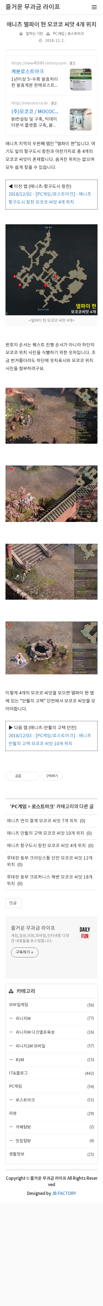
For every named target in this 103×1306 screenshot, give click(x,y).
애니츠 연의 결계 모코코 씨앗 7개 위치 (42, 820)
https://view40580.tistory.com (38, 63)
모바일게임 (51, 1005)
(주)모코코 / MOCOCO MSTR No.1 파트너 (35, 112)
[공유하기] (26, 776)
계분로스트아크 (27, 72)
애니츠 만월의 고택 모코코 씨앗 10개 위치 (45, 833)
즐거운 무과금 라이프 (33, 928)
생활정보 (51, 1154)
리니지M (54, 1018)
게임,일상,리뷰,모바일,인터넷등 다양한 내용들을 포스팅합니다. (40, 938)
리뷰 (51, 1113)
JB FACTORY (64, 1193)
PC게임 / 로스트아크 (68, 34)
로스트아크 (43, 807)
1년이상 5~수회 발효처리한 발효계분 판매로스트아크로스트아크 (35, 82)
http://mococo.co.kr (29, 103)
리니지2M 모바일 (54, 1046)
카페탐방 (54, 1127)
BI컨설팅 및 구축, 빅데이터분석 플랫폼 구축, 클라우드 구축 (34, 122)
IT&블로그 (51, 1073)
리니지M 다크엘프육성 (54, 1032)
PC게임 (19, 807)
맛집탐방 (54, 1140)
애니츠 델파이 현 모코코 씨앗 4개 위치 (51, 24)
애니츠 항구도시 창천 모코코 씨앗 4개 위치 (46, 845)
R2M (54, 1059)
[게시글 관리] (33, 776)
